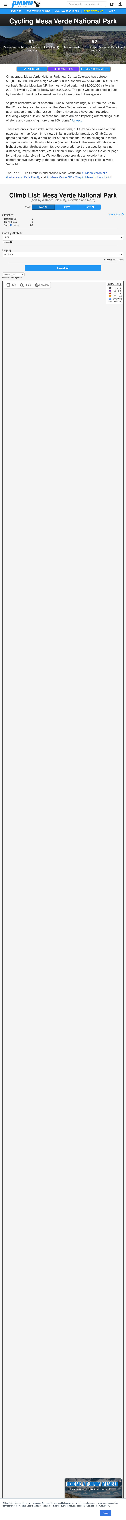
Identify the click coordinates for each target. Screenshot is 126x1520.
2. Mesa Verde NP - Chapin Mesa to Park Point (79, 177)
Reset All (63, 268)
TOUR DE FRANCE (93, 11)
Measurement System (12, 277)
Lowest (7, 242)
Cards (88, 207)
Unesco (77, 120)
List (65, 207)
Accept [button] (105, 1513)
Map (42, 207)
